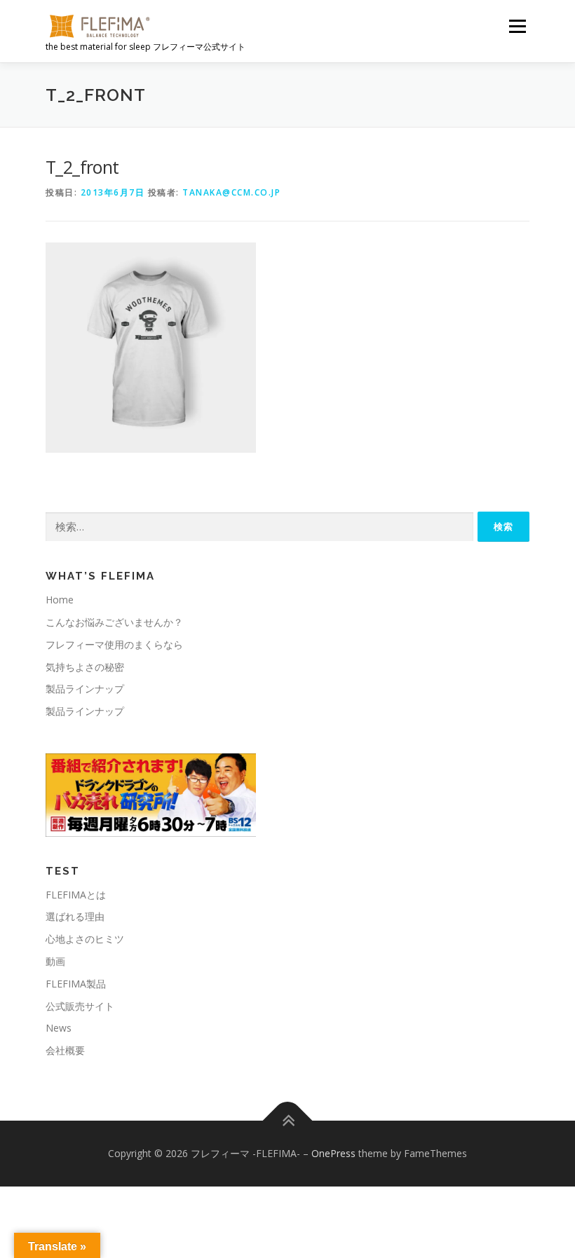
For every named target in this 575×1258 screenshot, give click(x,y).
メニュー (517, 26)
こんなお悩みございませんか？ (114, 622)
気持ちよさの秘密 (85, 667)
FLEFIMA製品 (76, 983)
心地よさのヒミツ (85, 938)
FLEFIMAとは (76, 894)
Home (60, 599)
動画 (55, 961)
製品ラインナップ (85, 688)
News (59, 1027)
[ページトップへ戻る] (288, 1121)
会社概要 (65, 1050)
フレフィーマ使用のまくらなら (114, 644)
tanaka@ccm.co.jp (231, 192)
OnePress (333, 1153)
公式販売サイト (80, 1006)
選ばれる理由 (75, 916)
